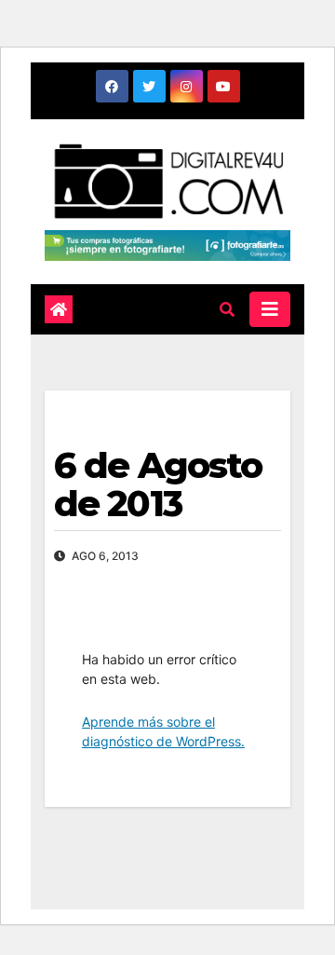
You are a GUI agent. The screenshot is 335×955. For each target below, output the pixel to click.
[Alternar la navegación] (269, 309)
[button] (227, 309)
